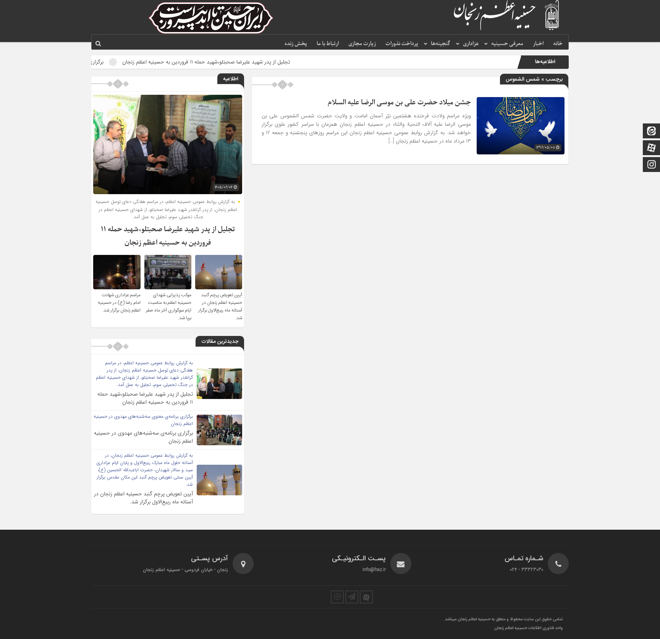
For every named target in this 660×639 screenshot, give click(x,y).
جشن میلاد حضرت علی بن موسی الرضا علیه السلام (399, 102)
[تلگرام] (351, 596)
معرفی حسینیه (507, 44)
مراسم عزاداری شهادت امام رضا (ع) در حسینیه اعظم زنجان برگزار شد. (119, 302)
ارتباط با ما (328, 44)
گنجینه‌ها (440, 44)
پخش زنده (296, 44)
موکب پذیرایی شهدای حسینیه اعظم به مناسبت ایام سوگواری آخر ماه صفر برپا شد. (168, 306)
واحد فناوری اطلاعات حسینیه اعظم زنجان (528, 628)
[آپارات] (651, 148)
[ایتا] (651, 131)
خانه (558, 44)
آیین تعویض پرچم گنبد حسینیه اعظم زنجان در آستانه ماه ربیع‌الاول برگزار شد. (220, 306)
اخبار (538, 44)
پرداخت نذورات (401, 44)
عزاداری (471, 44)
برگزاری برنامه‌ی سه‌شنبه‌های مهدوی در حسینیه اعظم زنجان (143, 437)
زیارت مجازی (362, 44)
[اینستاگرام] (651, 165)
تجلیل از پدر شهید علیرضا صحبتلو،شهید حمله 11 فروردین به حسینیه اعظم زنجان (236, 62)
